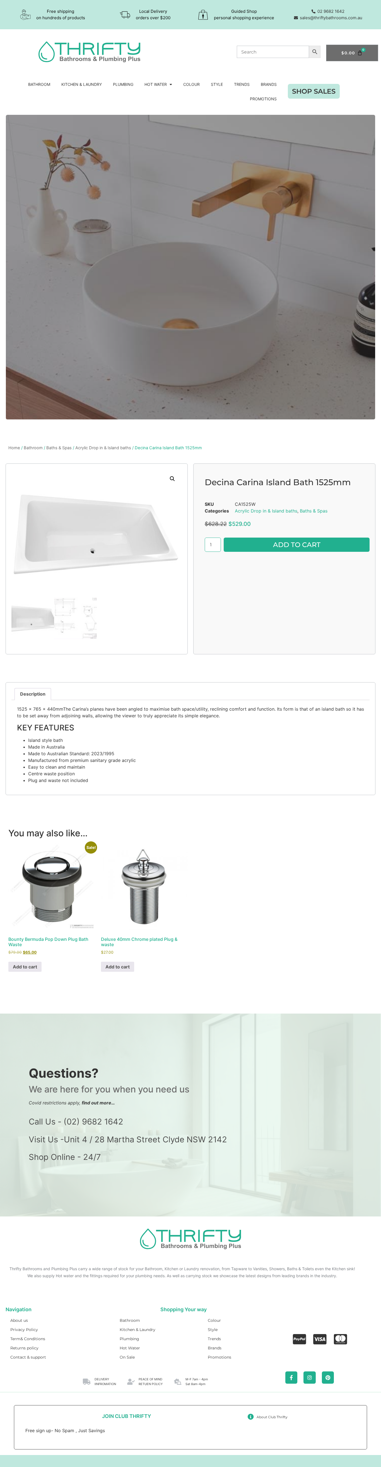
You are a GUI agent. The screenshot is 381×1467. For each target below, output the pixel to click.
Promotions (263, 98)
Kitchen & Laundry (81, 84)
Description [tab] (32, 694)
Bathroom (39, 84)
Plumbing (123, 84)
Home (14, 447)
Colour (191, 84)
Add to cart (296, 545)
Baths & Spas (59, 447)
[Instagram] (309, 1377)
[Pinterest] (328, 1377)
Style (217, 84)
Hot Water (155, 84)
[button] (172, 479)
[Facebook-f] (291, 1377)
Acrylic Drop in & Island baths (103, 447)
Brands (269, 84)
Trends (242, 84)
